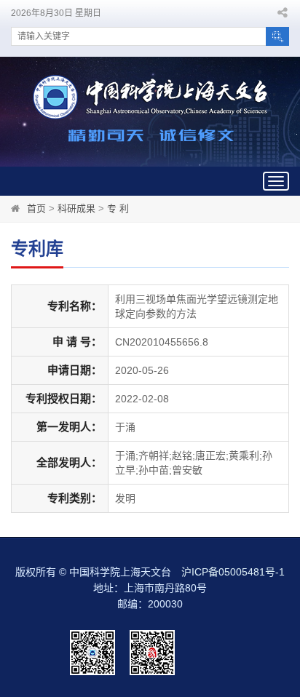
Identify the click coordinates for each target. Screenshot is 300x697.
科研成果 (76, 208)
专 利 (118, 208)
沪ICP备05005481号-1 (233, 572)
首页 (36, 208)
